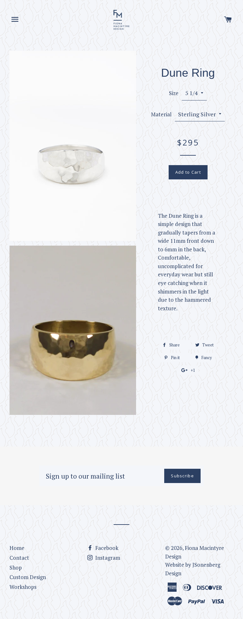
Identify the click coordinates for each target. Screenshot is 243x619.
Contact (19, 557)
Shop (15, 567)
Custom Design (27, 577)
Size (173, 93)
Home (16, 547)
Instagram (107, 557)
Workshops (22, 586)
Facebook (106, 547)
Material (161, 114)
